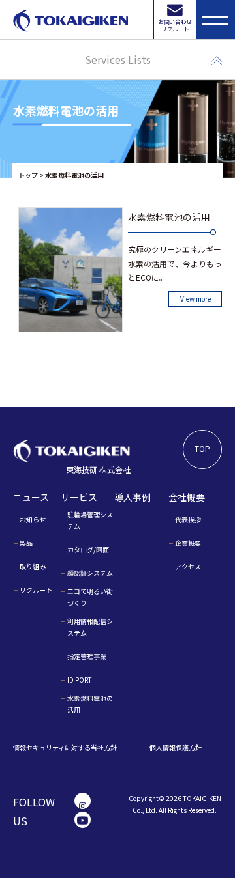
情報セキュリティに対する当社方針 (65, 747)
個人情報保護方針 (175, 747)
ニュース (31, 496)
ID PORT (79, 680)
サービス (79, 496)
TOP (202, 448)
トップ (28, 175)
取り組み (33, 566)
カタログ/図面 (88, 549)
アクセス (188, 566)
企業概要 (188, 543)
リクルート (36, 590)
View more (195, 299)
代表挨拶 (188, 519)
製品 (26, 543)
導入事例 (132, 496)
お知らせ (33, 519)
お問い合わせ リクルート (174, 25)
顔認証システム (90, 573)
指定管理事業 (86, 656)
